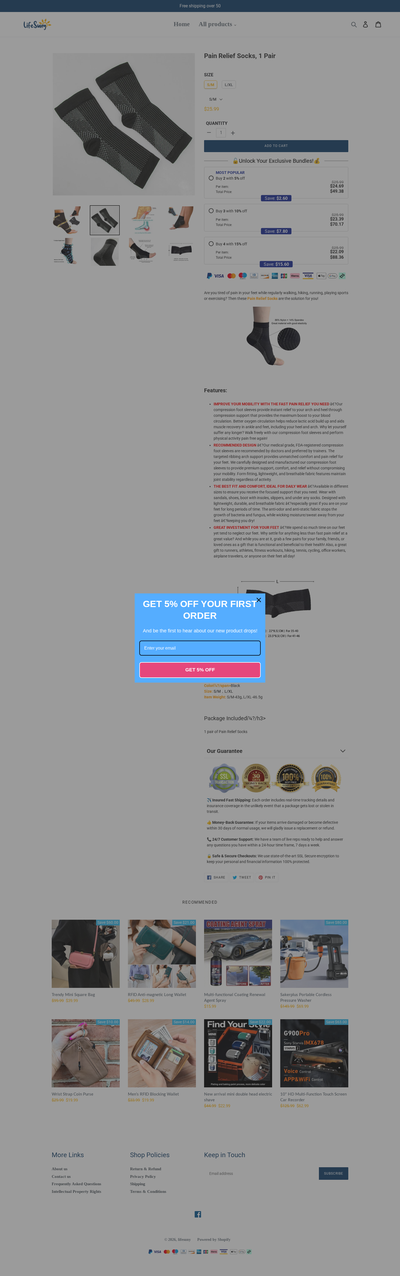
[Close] (258, 600)
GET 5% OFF (200, 669)
